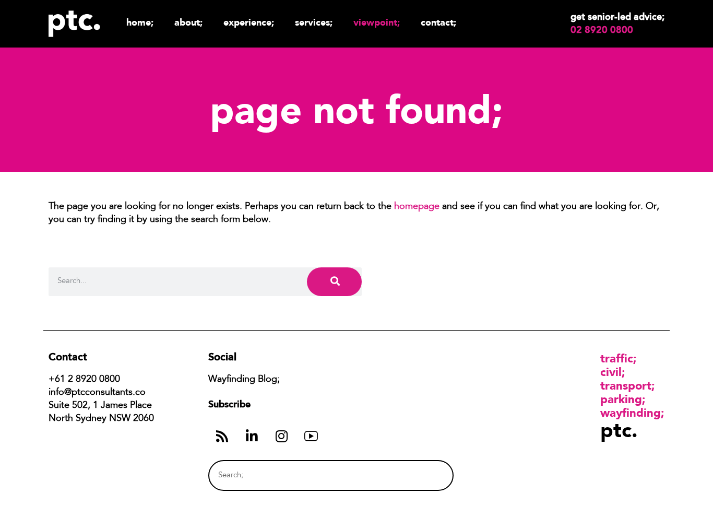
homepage (416, 207)
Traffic (616, 358)
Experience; (248, 22)
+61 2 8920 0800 (84, 379)
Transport (625, 385)
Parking (621, 399)
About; (188, 22)
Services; (313, 22)
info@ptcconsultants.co (97, 392)
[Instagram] (281, 436)
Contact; (438, 22)
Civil (611, 372)
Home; (139, 22)
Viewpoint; (376, 22)
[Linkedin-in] (251, 436)
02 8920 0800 (602, 30)
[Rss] (221, 436)
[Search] (334, 281)
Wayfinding (630, 412)
